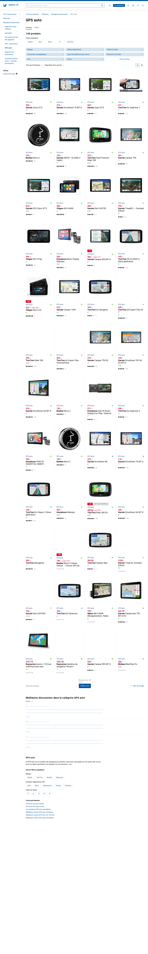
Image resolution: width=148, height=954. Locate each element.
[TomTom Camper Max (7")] (100, 550)
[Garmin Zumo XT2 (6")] (38, 94)
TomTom (70, 42)
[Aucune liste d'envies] (138, 5)
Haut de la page (138, 686)
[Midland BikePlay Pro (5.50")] (131, 651)
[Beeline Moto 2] (38, 145)
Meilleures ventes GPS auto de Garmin (39, 837)
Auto (40, 42)
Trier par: (29, 65)
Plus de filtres (125, 59)
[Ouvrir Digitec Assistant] (128, 5)
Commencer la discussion (133, 699)
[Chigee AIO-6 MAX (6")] (69, 195)
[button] (51, 102)
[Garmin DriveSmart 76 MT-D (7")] (69, 94)
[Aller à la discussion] (84, 713)
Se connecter (119, 5)
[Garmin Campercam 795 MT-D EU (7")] (131, 600)
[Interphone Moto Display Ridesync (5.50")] (69, 246)
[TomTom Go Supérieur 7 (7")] (131, 94)
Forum (28, 701)
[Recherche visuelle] (102, 5)
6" (60, 42)
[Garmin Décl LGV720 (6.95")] (100, 195)
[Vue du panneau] (138, 65)
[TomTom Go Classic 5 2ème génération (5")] (38, 499)
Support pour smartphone (9, 53)
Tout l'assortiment (9, 14)
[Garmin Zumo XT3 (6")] (100, 94)
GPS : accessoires (11, 44)
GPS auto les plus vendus (35, 829)
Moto (50, 42)
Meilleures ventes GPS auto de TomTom (40, 840)
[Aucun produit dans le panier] (142, 5)
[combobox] (37, 65)
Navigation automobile (11, 22)
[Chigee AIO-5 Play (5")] (38, 246)
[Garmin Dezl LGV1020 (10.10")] (38, 600)
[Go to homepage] (10, 5)
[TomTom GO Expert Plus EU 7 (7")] (131, 296)
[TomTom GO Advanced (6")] (69, 600)
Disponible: (49, 65)
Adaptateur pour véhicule (10, 28)
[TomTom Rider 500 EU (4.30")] (100, 499)
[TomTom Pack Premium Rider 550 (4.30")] (100, 145)
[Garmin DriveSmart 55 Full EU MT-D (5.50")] (131, 347)
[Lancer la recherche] (28, 5)
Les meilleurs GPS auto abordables (38, 834)
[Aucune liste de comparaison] (133, 5)
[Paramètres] (109, 5)
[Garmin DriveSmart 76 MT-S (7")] (131, 448)
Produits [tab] (29, 28)
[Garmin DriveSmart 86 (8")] (100, 448)
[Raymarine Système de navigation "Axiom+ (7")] (69, 651)
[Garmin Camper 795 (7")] (131, 145)
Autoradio (8, 33)
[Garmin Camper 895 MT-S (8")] (100, 651)
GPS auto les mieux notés (35, 832)
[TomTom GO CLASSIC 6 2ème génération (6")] (131, 246)
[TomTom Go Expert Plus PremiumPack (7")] (69, 347)
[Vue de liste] (142, 65)
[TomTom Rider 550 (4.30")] (38, 347)
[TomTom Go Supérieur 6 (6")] (131, 398)
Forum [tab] (36, 28)
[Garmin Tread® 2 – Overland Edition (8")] (131, 195)
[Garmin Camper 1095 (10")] (69, 296)
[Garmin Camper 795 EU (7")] (100, 347)
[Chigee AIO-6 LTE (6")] (38, 296)
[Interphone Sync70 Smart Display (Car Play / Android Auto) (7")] (100, 398)
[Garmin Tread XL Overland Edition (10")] (131, 550)
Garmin (30, 42)
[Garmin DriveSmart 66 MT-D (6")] (38, 398)
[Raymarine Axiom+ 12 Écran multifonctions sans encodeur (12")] (38, 651)
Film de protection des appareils (11, 38)
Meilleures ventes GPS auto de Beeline (40, 843)
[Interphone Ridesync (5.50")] (69, 499)
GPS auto (8, 48)
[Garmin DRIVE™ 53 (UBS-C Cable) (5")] (69, 145)
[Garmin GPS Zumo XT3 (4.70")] (38, 195)
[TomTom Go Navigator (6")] (100, 296)
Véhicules (6, 18)
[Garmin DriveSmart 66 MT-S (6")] (131, 499)
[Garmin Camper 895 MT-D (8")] (100, 246)
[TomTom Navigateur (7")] (38, 550)
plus (70, 789)
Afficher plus (84, 686)
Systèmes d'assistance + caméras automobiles (11, 61)
